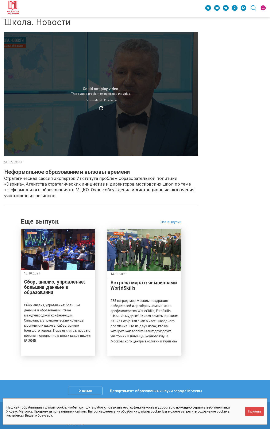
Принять (254, 411)
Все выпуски (171, 222)
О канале (85, 390)
